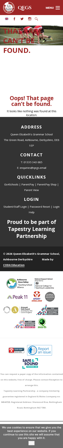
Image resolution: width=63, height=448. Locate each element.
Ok (31, 443)
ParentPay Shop (47, 184)
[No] (58, 436)
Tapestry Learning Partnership (31, 232)
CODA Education (13, 265)
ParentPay (27, 184)
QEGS (24, 8)
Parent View (31, 190)
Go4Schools (11, 184)
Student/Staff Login (15, 206)
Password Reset (40, 206)
